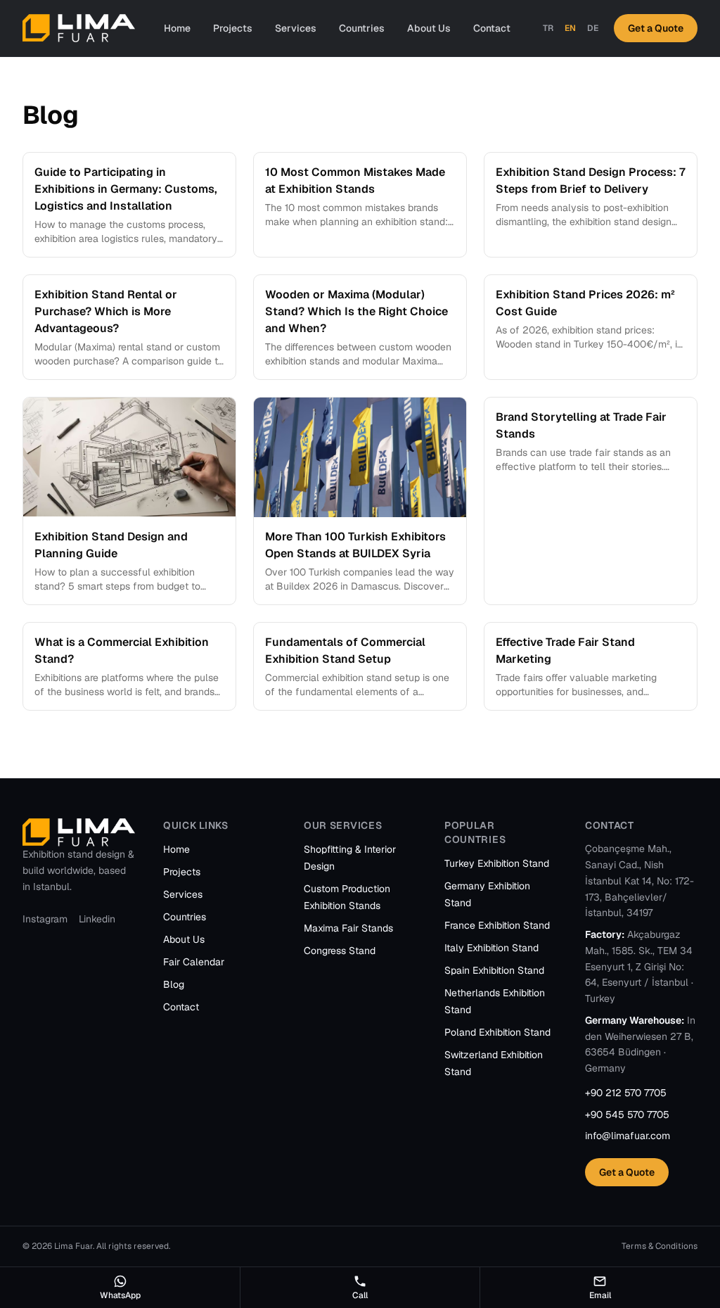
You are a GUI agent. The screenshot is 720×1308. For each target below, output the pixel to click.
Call (360, 1295)
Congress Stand (339, 950)
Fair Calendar (193, 961)
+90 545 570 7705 (627, 1114)
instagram (45, 919)
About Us (429, 28)
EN (570, 28)
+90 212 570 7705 (626, 1092)
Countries (362, 28)
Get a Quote (655, 28)
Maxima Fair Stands (348, 928)
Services (295, 28)
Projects (232, 28)
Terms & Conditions (660, 1246)
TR (548, 28)
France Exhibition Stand (497, 925)
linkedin (97, 919)
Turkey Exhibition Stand (496, 863)
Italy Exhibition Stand (491, 947)
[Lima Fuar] (78, 28)
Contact (491, 28)
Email (600, 1295)
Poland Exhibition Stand (497, 1032)
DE (592, 28)
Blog (173, 984)
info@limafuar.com (627, 1135)
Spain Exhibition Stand (494, 970)
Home (177, 28)
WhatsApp (120, 1295)
